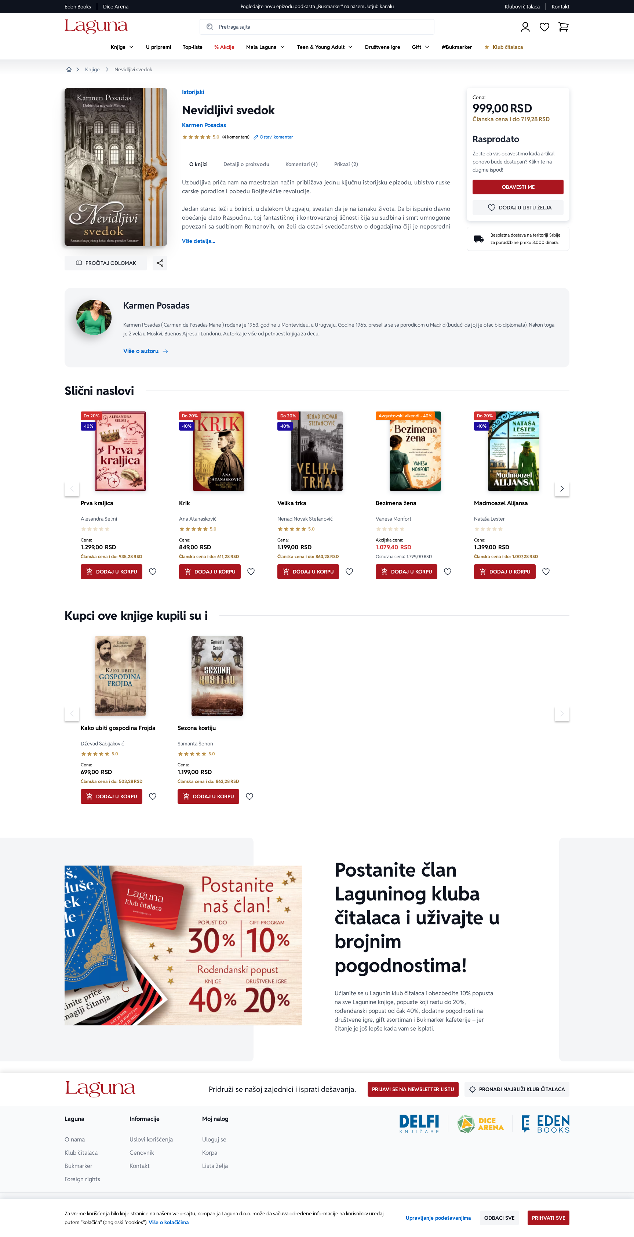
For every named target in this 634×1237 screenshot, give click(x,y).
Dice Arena (115, 6)
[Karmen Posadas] (94, 317)
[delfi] (419, 1124)
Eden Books (78, 6)
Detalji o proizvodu (246, 164)
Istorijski (193, 92)
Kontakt (560, 6)
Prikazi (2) (346, 164)
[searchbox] (317, 27)
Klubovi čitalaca (522, 6)
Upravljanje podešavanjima (438, 1218)
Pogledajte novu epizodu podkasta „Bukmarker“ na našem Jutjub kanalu (317, 6)
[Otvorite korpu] (563, 27)
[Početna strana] (98, 27)
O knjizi (198, 164)
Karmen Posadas (204, 125)
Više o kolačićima (169, 1222)
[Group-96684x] (545, 1124)
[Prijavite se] (525, 27)
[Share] (160, 263)
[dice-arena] (480, 1124)
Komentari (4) (301, 164)
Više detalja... (198, 241)
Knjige (92, 69)
